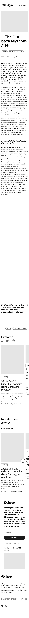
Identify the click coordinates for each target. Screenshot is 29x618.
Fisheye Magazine (21, 57)
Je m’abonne (14, 537)
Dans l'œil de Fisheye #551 (12, 548)
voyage (3, 155)
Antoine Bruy (5, 63)
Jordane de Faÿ (18, 404)
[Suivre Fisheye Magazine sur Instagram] (6, 606)
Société (4, 377)
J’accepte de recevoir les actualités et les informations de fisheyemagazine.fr (14, 543)
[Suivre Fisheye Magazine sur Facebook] (2, 606)
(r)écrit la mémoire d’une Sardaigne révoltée (11, 385)
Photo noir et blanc (16, 51)
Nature (4, 51)
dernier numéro (14, 83)
